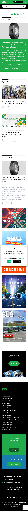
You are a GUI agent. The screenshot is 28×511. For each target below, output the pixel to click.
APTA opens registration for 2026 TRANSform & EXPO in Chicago (13, 102)
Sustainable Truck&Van (9, 401)
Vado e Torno (6, 396)
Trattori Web (5, 413)
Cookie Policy (18, 487)
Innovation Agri (6, 429)
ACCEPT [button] (9, 261)
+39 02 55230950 (8, 479)
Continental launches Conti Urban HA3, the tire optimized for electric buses (14, 45)
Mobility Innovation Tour (9, 427)
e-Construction (6, 415)
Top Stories (17, 106)
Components (15, 68)
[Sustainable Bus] (4, 2)
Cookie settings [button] (17, 261)
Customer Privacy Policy (13, 489)
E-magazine (18, 1)
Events (13, 106)
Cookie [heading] (14, 249)
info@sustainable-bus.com (11, 483)
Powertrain (5, 408)
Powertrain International (9, 410)
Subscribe (14, 363)
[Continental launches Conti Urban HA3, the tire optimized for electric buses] (14, 31)
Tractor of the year (7, 425)
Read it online (14, 464)
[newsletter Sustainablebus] (14, 218)
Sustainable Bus (6, 405)
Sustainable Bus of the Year (10, 420)
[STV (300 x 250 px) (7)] (14, 241)
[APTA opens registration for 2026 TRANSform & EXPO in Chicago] (14, 92)
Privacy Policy (9, 487)
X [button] (25, 246)
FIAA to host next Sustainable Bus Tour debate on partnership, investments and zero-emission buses (13, 133)
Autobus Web (6, 403)
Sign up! (14, 450)
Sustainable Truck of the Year (10, 417)
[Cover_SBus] (14, 326)
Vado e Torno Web (7, 398)
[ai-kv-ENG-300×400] (14, 291)
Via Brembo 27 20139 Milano (12, 476)
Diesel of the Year (7, 422)
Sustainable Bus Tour (8, 141)
